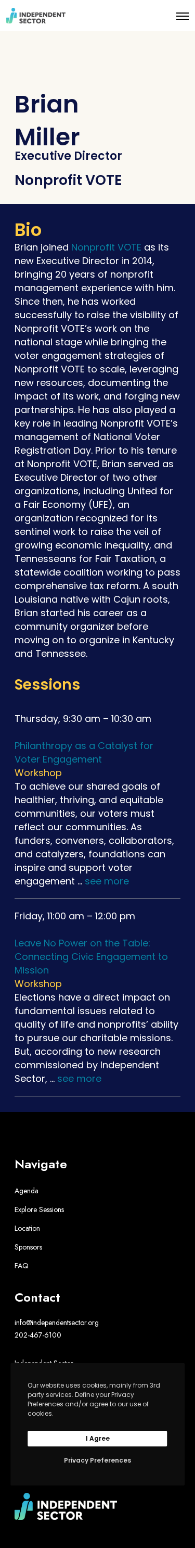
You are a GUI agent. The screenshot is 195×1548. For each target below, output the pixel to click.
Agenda (26, 1190)
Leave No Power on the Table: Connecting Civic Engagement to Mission (91, 957)
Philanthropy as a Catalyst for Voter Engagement (84, 752)
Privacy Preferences (97, 1460)
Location (27, 1228)
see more (107, 881)
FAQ (22, 1265)
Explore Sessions (39, 1209)
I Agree (98, 1438)
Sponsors (28, 1247)
